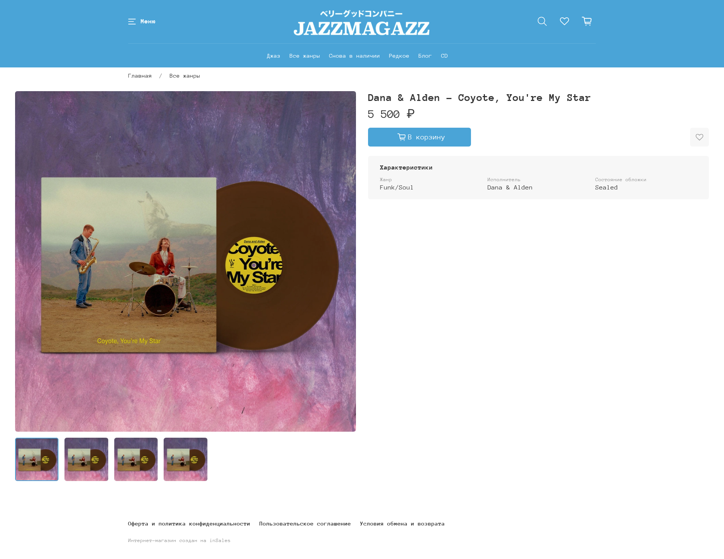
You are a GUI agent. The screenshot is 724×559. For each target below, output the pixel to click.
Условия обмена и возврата (402, 523)
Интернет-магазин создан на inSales (179, 540)
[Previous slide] (27, 261)
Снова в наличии (354, 55)
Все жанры (305, 55)
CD (444, 55)
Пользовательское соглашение (305, 523)
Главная (140, 75)
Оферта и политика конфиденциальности (189, 523)
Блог (425, 55)
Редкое (399, 55)
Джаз (274, 55)
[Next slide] (344, 261)
